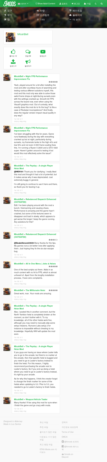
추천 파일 (44, 427)
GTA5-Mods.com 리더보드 (48, 450)
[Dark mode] (96, 3)
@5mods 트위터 (71, 441)
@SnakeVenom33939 (24, 242)
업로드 (64, 3)
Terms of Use (68, 431)
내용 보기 (19, 119)
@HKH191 (19, 171)
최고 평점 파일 (46, 444)
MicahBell (22, 34)
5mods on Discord (67, 455)
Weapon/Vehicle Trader (36, 399)
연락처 (65, 422)
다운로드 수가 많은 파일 (48, 438)
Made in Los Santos (12, 424)
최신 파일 (44, 422)
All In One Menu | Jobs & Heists (41, 263)
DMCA (64, 436)
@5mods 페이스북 (70, 448)
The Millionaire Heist (35, 290)
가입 (88, 3)
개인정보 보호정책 (70, 427)
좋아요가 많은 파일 (48, 431)
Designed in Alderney (12, 421)
